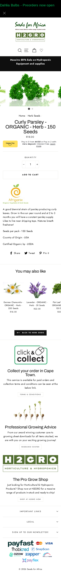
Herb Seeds (34, 115)
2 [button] (32, 109)
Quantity (31, 157)
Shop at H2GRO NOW (30, 499)
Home (22, 115)
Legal (30, 521)
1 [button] (29, 109)
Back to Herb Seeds (32, 333)
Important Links (30, 511)
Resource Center (30, 447)
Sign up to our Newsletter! (30, 532)
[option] (30, 62)
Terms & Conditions (30, 394)
